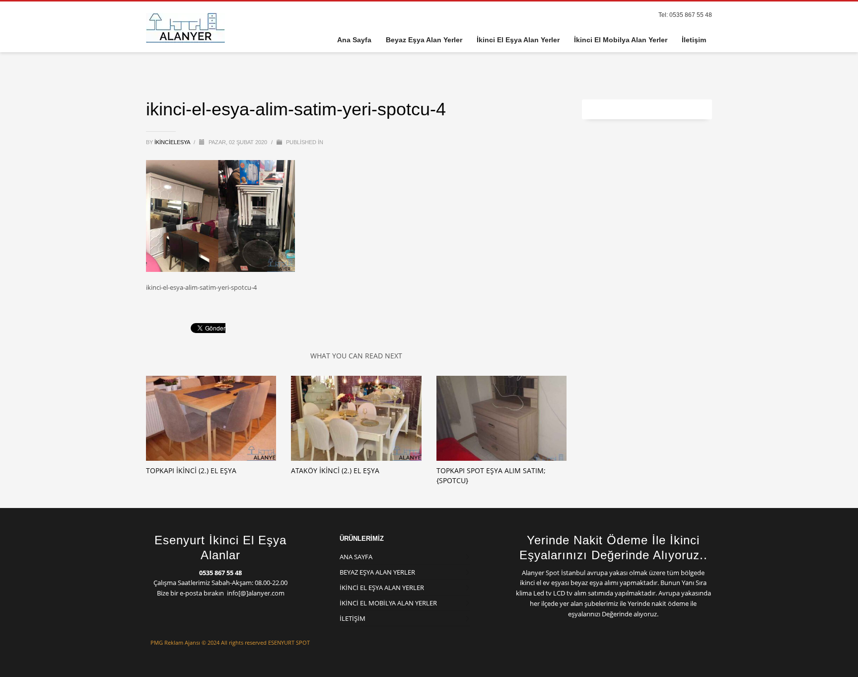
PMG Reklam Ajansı (175, 642)
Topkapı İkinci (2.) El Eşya (191, 470)
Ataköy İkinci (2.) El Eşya (335, 470)
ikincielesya (172, 142)
